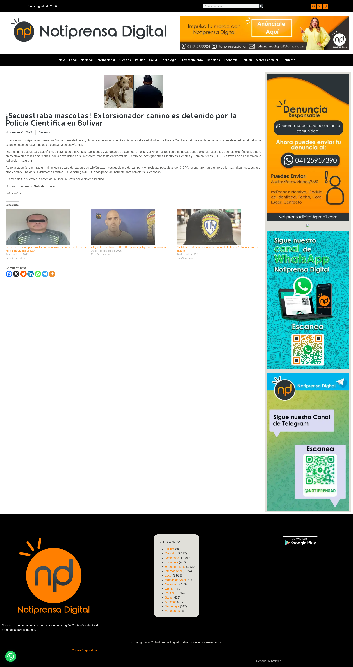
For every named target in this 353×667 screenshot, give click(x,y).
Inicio (61, 60)
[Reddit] (23, 274)
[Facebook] (9, 274)
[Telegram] (45, 274)
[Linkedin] (30, 274)
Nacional (87, 60)
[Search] (261, 6)
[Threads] (325, 6)
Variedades (172, 610)
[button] (10, 656)
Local (73, 60)
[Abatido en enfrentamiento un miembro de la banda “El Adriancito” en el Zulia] (217, 227)
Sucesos (125, 60)
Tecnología (168, 60)
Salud (153, 60)
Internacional (106, 60)
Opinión (247, 60)
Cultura (169, 549)
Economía (231, 60)
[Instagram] (313, 6)
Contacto (288, 60)
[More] (52, 274)
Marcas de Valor (267, 60)
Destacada (172, 557)
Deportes (213, 60)
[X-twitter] (319, 6)
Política (140, 60)
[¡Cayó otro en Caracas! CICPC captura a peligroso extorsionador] (132, 227)
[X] (16, 274)
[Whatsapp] (38, 274)
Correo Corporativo (84, 650)
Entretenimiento (191, 60)
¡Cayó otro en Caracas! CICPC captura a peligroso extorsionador (129, 247)
